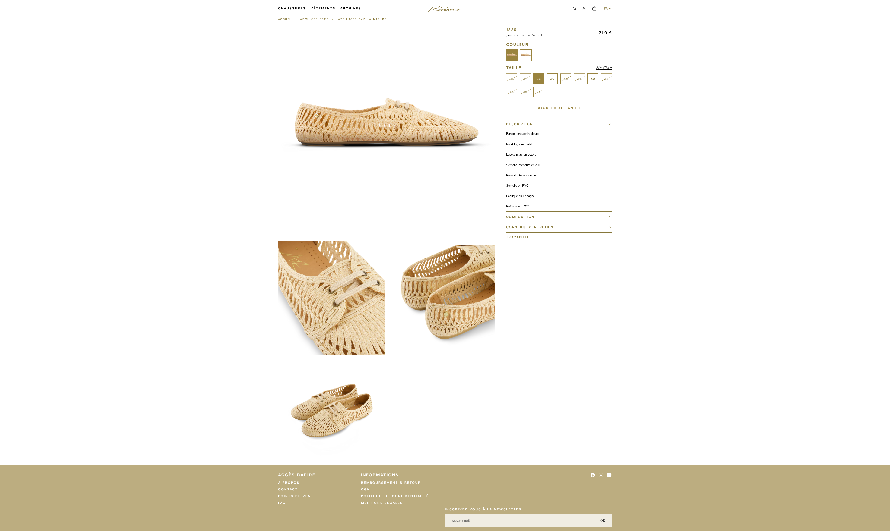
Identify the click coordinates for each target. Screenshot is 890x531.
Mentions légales (382, 503)
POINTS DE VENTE (297, 496)
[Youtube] (609, 475)
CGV (365, 489)
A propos (289, 483)
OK (602, 520)
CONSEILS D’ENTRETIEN (529, 227)
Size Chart (604, 67)
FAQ (282, 503)
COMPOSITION (520, 217)
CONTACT (288, 489)
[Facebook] (593, 475)
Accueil (286, 19)
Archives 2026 (314, 19)
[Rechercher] (574, 8)
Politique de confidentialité (395, 496)
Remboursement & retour (391, 483)
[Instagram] (601, 475)
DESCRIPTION (519, 124)
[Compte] (584, 8)
